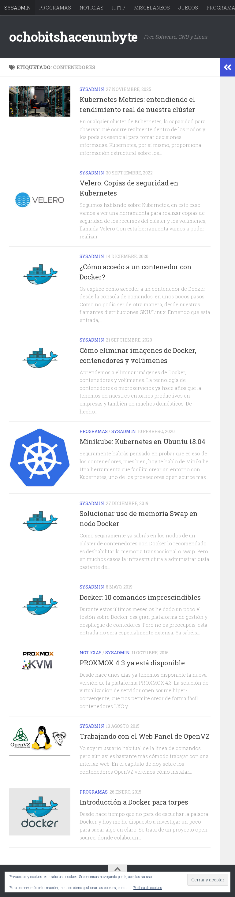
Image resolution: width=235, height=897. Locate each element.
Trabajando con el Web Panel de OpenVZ (145, 736)
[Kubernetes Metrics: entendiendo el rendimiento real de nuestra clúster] (39, 101)
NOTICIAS (91, 7)
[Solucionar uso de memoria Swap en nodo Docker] (39, 521)
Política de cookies (147, 887)
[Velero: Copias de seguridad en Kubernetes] (39, 199)
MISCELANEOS (152, 7)
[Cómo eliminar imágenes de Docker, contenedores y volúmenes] (39, 357)
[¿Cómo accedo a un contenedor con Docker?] (39, 274)
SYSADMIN (17, 7)
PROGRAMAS (55, 7)
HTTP (118, 7)
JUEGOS (188, 7)
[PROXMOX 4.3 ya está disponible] (39, 660)
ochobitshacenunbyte (73, 36)
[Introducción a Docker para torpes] (39, 812)
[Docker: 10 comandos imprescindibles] (39, 604)
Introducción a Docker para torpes (134, 802)
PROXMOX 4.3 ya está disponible (132, 662)
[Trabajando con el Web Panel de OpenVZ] (39, 739)
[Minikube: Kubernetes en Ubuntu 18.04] (39, 457)
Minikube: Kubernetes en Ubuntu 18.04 (142, 441)
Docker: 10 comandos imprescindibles (140, 597)
